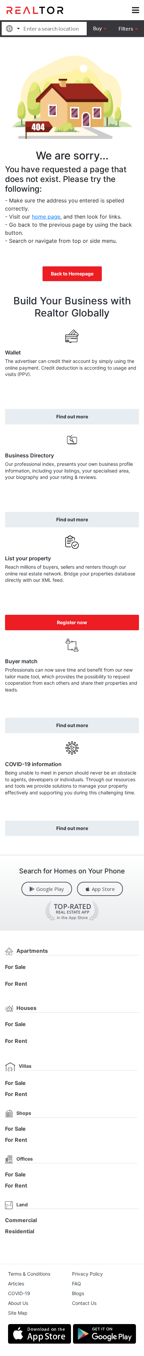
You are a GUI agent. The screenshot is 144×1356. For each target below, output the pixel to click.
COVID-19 (19, 1293)
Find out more (72, 416)
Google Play (50, 889)
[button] (128, 28)
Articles (16, 1283)
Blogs (78, 1293)
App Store (103, 889)
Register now (72, 622)
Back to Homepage (72, 273)
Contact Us (84, 1303)
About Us (18, 1303)
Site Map (17, 1313)
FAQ (76, 1283)
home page (46, 216)
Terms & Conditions (29, 1274)
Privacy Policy (87, 1274)
